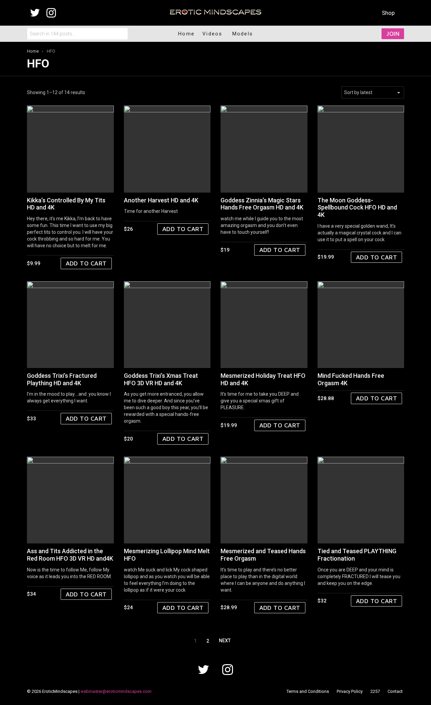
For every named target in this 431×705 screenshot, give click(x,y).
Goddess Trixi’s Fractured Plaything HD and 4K (62, 379)
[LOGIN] (359, 33)
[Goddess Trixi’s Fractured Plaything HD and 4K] (70, 324)
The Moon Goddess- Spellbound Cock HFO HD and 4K (357, 207)
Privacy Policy (350, 691)
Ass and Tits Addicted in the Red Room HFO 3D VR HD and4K (70, 554)
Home (186, 34)
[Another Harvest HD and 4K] (167, 149)
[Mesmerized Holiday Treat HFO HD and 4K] (264, 324)
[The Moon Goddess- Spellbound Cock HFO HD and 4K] (361, 149)
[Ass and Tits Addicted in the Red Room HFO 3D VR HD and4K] (70, 500)
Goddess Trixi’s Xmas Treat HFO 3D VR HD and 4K (161, 379)
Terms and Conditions (308, 691)
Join (392, 33)
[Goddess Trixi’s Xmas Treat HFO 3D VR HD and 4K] (167, 324)
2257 (375, 691)
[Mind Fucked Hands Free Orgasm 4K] (361, 324)
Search (121, 34)
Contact (395, 691)
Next (225, 640)
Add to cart (86, 263)
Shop (388, 12)
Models (242, 34)
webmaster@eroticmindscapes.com (116, 691)
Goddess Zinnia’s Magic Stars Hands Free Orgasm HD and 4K (262, 204)
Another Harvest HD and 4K (161, 200)
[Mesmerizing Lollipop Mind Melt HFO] (167, 500)
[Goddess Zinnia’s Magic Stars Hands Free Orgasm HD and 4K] (264, 149)
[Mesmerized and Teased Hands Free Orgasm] (264, 500)
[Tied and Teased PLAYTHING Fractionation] (361, 500)
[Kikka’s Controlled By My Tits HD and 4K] (70, 149)
